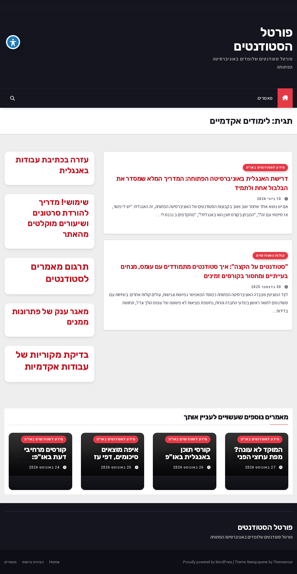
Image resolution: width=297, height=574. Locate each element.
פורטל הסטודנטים (263, 39)
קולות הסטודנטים (270, 255)
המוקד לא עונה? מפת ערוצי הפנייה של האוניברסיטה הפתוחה (256, 460)
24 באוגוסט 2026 (44, 467)
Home (54, 562)
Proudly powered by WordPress (208, 561)
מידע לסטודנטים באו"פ (265, 167)
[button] (12, 98)
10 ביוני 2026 (269, 198)
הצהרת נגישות (33, 562)
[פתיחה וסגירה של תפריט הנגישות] (13, 42)
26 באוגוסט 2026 (188, 467)
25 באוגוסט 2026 (116, 467)
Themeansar (283, 561)
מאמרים (265, 98)
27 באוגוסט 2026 (260, 467)
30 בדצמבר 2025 (266, 286)
